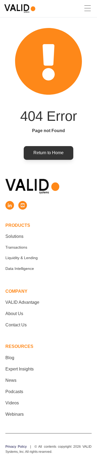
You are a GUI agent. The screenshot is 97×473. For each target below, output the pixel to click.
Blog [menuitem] (9, 357)
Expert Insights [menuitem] (19, 369)
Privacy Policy (16, 447)
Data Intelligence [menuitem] (19, 268)
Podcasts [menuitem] (14, 391)
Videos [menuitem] (12, 403)
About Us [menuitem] (14, 313)
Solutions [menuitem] (14, 236)
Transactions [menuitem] (16, 247)
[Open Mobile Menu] (87, 8)
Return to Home (48, 152)
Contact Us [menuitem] (16, 325)
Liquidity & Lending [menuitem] (21, 258)
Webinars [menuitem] (14, 414)
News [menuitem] (10, 380)
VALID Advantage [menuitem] (22, 302)
